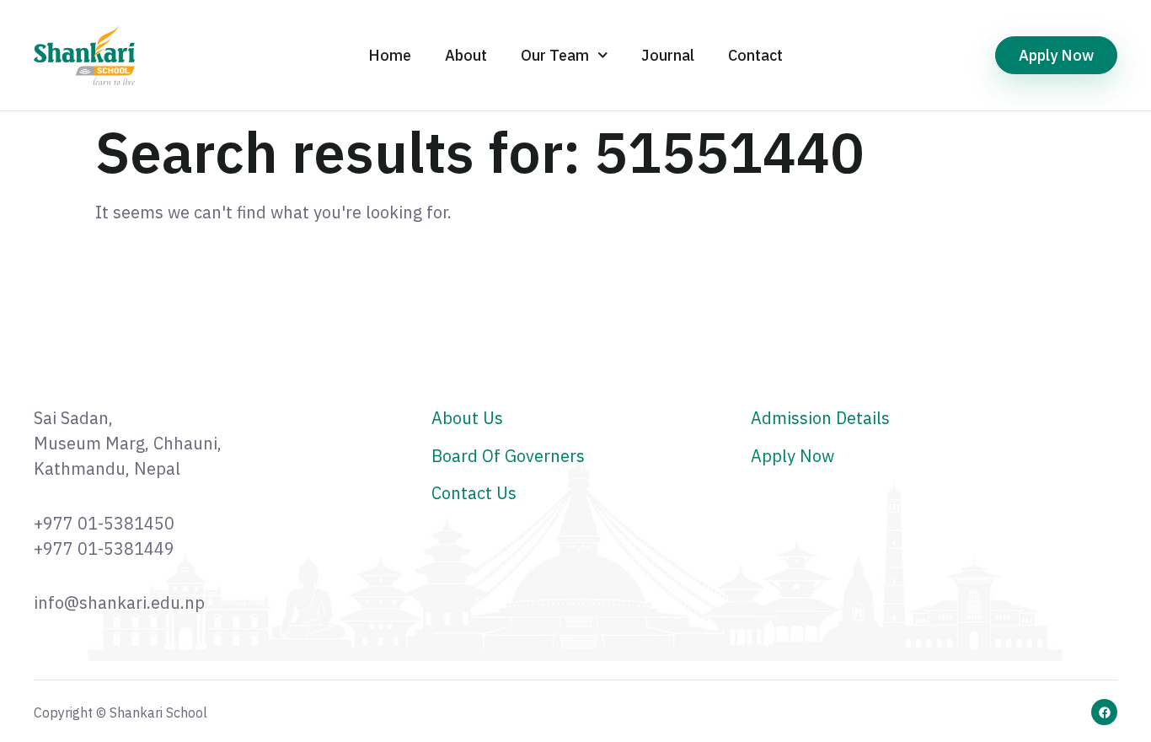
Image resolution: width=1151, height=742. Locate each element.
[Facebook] (1104, 712)
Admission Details (820, 417)
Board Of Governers (508, 455)
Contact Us (474, 492)
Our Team (555, 55)
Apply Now (792, 455)
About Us (467, 417)
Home (389, 55)
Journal (667, 55)
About (466, 55)
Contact (755, 55)
